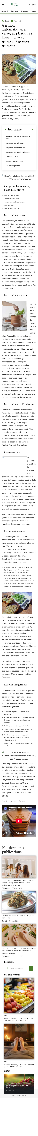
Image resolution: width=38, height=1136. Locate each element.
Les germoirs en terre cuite (15, 148)
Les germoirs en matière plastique (18, 152)
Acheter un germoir (13, 166)
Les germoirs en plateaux (15, 143)
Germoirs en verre (12, 157)
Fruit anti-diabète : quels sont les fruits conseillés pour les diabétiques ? (18, 1019)
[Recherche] (28, 4)
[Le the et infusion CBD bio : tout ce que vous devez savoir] (19, 902)
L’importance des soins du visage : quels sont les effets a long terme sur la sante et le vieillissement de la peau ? (18, 882)
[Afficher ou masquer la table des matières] (27, 129)
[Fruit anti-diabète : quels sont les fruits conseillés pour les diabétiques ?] (19, 995)
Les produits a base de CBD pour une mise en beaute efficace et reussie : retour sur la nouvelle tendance (19, 950)
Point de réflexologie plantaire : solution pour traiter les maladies (19, 1065)
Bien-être (6, 888)
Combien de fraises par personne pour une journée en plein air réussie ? (18, 1086)
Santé (4, 921)
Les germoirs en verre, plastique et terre (18, 137)
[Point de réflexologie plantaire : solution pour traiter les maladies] (19, 1041)
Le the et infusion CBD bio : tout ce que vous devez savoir (18, 916)
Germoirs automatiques (14, 161)
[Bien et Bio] (14, 4)
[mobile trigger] (3, 4)
